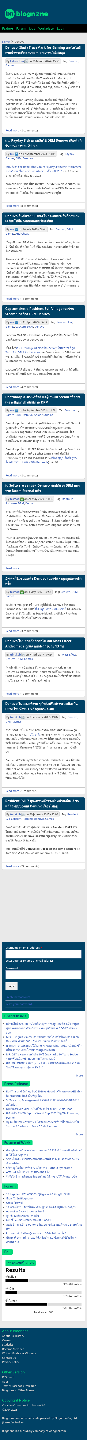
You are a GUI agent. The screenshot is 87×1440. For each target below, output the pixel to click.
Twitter (6, 1386)
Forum (21, 28)
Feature (7, 28)
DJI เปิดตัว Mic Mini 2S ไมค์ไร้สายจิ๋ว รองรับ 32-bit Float (39, 1109)
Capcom (20, 326)
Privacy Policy (10, 1362)
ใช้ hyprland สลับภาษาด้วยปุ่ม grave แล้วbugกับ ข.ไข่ (38, 1194)
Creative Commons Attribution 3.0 (23, 1405)
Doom (66, 499)
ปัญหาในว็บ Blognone (19, 1198)
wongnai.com (57, 1431)
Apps (5, 1381)
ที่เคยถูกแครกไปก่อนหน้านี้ (51, 609)
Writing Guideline (13, 1353)
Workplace (46, 28)
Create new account (17, 997)
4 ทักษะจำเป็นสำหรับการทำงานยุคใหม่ (28, 1172)
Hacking (28, 819)
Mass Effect (69, 654)
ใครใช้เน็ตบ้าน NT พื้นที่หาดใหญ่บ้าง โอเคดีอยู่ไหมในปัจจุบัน (41, 1207)
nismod (15, 499)
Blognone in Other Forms (18, 1390)
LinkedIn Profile (13, 1422)
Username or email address (22, 948)
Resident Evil (64, 322)
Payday (69, 154)
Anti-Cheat (22, 233)
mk (12, 154)
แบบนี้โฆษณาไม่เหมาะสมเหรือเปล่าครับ (29, 1220)
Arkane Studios (43, 415)
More (79, 1075)
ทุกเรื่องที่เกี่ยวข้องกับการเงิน (22, 1216)
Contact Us (9, 1358)
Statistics (7, 1344)
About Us (8, 1336)
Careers (7, 1340)
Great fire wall (14, 1203)
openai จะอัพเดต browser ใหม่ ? (25, 1211)
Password (11, 968)
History (19, 1336)
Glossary (30, 1353)
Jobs (32, 28)
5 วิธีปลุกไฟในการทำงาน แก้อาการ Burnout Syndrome (39, 1168)
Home (6, 42)
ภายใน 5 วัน (33, 734)
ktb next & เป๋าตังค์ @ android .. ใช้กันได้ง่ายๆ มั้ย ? (36, 1233)
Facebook (18, 1386)
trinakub (15, 654)
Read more (12, 130)
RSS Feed (8, 1377)
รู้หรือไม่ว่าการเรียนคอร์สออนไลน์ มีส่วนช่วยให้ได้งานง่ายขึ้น (41, 1176)
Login (61, 28)
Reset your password (18, 1004)
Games (9, 65)
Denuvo (74, 61)
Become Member (13, 1349)
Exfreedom (17, 61)
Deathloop (71, 410)
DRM (18, 158)
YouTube (30, 1386)
